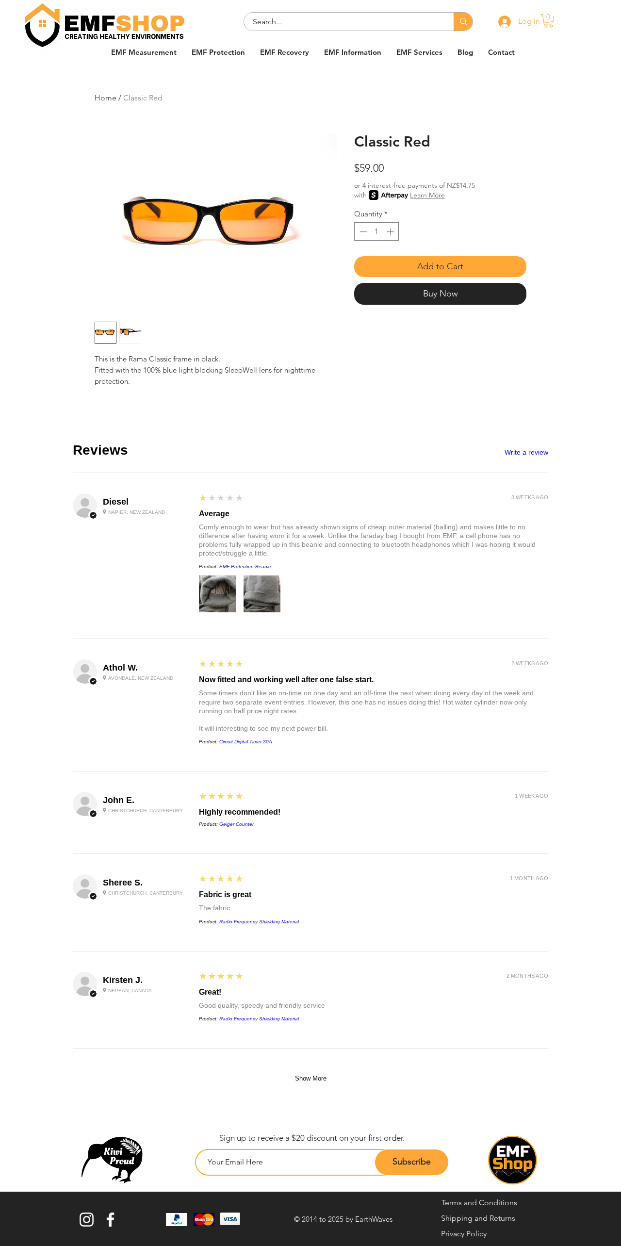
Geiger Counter (236, 824)
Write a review (526, 452)
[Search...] (463, 22)
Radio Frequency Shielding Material (259, 921)
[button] (548, 21)
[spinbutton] (377, 232)
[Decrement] (362, 232)
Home (105, 97)
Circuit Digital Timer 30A (245, 741)
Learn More (427, 195)
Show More (311, 1078)
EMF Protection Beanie (245, 566)
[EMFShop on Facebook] (110, 1219)
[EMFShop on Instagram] (86, 1219)
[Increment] (391, 232)
